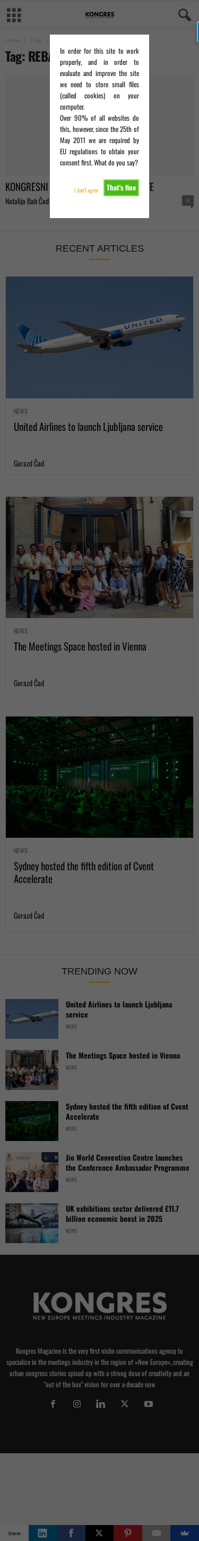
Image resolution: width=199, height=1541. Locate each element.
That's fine (121, 187)
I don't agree (86, 190)
